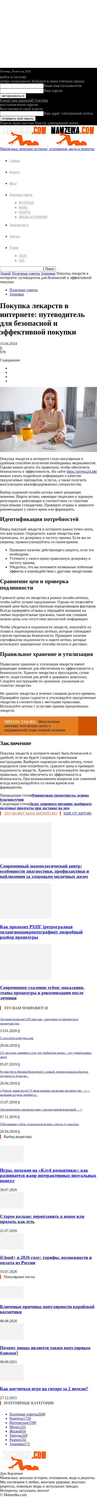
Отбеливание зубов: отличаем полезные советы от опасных (39, 1124)
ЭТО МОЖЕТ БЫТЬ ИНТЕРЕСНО (30, 813)
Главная (14, 160)
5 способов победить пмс (17, 1038)
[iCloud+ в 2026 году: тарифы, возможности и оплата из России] (12, 1248)
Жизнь (23, 207)
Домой (5, 273)
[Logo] (24, 145)
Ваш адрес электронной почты (68, 113)
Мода (12, 183)
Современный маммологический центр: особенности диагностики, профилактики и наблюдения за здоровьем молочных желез (44, 871)
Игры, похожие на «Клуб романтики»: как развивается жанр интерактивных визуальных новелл (48, 1175)
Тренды (14, 236)
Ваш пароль (53, 91)
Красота (14, 171)
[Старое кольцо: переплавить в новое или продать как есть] (12, 1207)
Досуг (23, 255)
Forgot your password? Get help (24, 100)
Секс (22, 260)
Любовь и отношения (33, 216)
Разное (13, 247)
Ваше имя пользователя (62, 86)
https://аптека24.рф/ (82, 471)
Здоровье (48, 273)
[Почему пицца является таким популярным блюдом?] (12, 1338)
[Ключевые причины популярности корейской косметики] (12, 1297)
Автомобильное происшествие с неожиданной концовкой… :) (41, 1109)
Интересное (26, 202)
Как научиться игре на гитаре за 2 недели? (44, 1388)
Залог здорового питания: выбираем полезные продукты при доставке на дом (46, 806)
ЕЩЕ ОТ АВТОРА (78, 813)
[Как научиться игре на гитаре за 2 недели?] (12, 1379)
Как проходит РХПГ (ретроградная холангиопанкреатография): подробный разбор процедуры (41, 932)
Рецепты (24, 212)
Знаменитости (18, 224)
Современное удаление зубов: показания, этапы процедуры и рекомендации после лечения (42, 992)
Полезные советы (20, 194)
